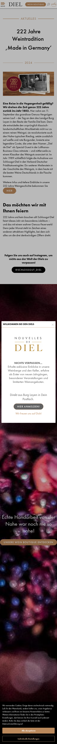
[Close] (53, 324)
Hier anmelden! (28, 406)
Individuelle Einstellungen (28, 738)
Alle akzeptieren (29, 730)
